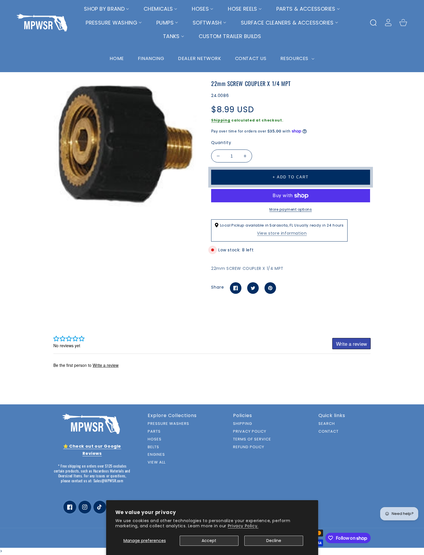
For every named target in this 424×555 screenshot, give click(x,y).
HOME (117, 58)
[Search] (373, 22)
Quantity (221, 142)
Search (326, 423)
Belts (153, 447)
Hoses (155, 439)
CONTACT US (251, 58)
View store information (282, 233)
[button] (106, 9)
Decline (273, 540)
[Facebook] (235, 288)
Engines (156, 454)
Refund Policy (248, 447)
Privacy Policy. (243, 526)
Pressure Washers (168, 423)
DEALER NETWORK (199, 58)
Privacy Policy (249, 431)
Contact (328, 431)
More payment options (290, 209)
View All (157, 462)
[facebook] (69, 507)
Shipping (220, 120)
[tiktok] (99, 507)
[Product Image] (125, 143)
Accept (209, 540)
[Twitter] (253, 288)
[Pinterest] (270, 288)
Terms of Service (252, 439)
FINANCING (151, 58)
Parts (154, 431)
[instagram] (84, 507)
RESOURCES (295, 58)
